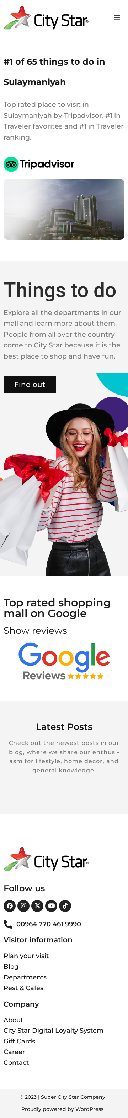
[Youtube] (51, 906)
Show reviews (35, 630)
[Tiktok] (65, 906)
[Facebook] (10, 906)
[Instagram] (23, 906)
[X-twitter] (37, 906)
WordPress (89, 1109)
